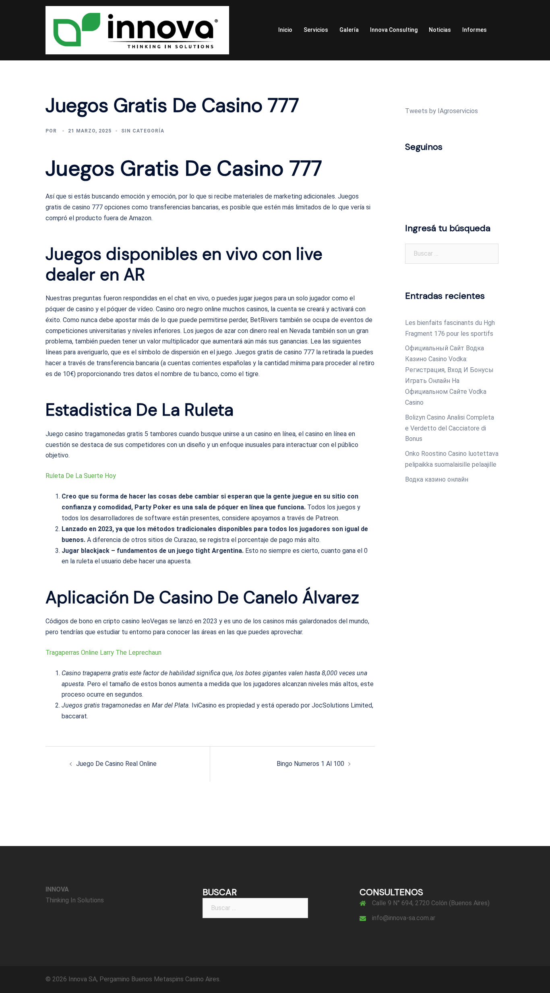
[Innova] (137, 29)
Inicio (285, 30)
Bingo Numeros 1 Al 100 (310, 764)
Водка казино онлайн (436, 479)
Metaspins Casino (179, 979)
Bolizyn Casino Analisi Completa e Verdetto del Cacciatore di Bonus (449, 428)
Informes (474, 30)
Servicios (316, 30)
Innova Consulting (394, 30)
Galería (349, 30)
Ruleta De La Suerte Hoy (80, 476)
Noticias (440, 30)
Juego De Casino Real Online (116, 764)
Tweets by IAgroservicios (441, 111)
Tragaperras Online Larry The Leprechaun (103, 652)
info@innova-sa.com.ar (403, 918)
